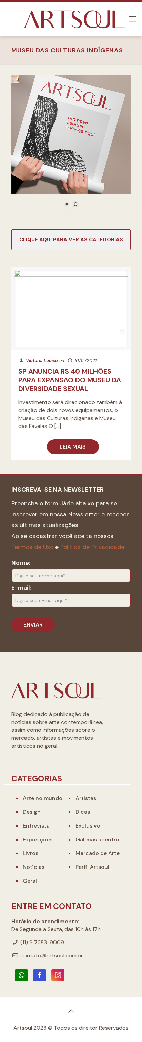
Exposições (37, 839)
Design (32, 811)
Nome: (20, 563)
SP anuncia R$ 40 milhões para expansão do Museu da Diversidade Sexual (69, 380)
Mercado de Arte (97, 853)
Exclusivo (87, 825)
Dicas (82, 811)
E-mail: (21, 587)
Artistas (85, 798)
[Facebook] (39, 975)
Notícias (33, 867)
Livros (30, 853)
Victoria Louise (42, 361)
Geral (30, 880)
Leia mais (73, 446)
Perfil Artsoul (92, 867)
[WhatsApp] (21, 975)
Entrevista (36, 825)
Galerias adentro (97, 839)
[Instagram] (57, 975)
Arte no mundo (42, 798)
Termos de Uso (32, 547)
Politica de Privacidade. (92, 547)
